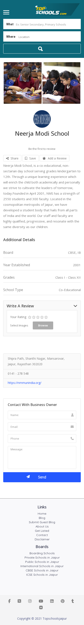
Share (14, 158)
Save (32, 158)
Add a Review (57, 158)
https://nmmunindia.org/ (24, 383)
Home (42, 513)
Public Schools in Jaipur (42, 562)
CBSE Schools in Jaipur (42, 570)
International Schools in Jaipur (42, 566)
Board (8, 252)
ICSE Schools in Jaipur (42, 575)
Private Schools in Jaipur (42, 557)
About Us (42, 526)
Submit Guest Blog (42, 522)
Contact (42, 535)
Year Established (16, 265)
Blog (42, 518)
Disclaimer (42, 539)
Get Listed (42, 531)
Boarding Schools (42, 553)
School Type (13, 290)
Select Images (19, 325)
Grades (9, 277)
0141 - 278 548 (18, 373)
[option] (23, 83)
